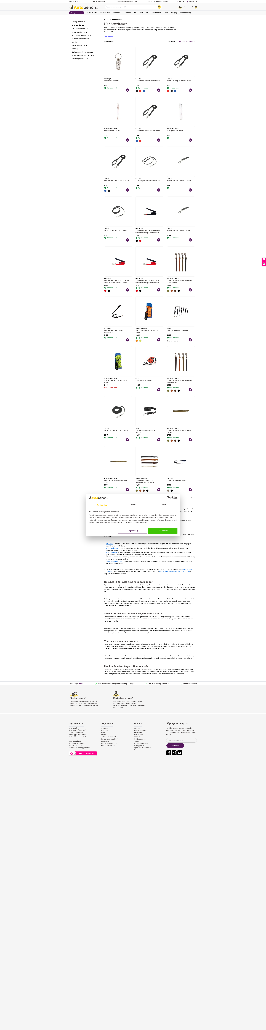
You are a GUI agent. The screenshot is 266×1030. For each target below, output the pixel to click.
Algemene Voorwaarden (142, 748)
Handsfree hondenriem (81, 35)
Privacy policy (139, 746)
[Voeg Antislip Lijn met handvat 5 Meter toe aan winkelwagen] (190, 240)
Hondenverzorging (170, 13)
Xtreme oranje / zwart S (143, 380)
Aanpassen (131, 531)
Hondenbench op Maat (109, 739)
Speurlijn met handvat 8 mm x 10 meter (146, 332)
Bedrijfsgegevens (140, 739)
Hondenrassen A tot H (109, 743)
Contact (137, 728)
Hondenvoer (117, 13)
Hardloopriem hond (80, 59)
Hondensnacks (130, 13)
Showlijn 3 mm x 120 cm (112, 131)
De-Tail (138, 79)
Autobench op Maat (108, 737)
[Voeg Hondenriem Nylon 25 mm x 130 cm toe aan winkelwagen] (158, 140)
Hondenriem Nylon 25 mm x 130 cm (147, 131)
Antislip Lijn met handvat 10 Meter (116, 430)
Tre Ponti (107, 328)
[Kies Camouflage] (168, 490)
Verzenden (138, 732)
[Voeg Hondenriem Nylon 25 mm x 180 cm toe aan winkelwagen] (127, 190)
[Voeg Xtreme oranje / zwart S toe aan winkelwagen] (158, 389)
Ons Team (105, 730)
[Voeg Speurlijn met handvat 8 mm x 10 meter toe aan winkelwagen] (158, 339)
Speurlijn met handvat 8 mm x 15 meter (115, 381)
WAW (169, 328)
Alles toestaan (163, 531)
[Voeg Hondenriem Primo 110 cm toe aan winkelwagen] (190, 489)
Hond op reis (156, 13)
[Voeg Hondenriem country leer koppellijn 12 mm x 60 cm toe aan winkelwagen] (190, 290)
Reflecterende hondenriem (83, 52)
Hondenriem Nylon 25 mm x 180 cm (116, 181)
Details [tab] (133, 504)
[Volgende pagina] (194, 497)
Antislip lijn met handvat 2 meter (115, 231)
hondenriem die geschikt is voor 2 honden (174, 571)
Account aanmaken (141, 743)
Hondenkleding (185, 13)
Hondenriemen (78, 25)
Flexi (137, 378)
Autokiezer (105, 741)
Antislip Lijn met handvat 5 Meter (178, 231)
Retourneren (138, 735)
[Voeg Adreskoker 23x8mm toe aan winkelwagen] (127, 90)
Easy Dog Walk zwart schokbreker (178, 330)
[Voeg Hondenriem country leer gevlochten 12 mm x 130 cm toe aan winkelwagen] (158, 489)
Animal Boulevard (110, 129)
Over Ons (104, 728)
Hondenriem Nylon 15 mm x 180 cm (179, 81)
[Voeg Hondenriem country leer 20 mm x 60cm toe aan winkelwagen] (127, 489)
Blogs (103, 732)
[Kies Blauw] (144, 91)
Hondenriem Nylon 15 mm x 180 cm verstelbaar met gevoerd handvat (116, 282)
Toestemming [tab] (102, 505)
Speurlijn (75, 49)
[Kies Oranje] (137, 340)
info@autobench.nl (76, 732)
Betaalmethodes (140, 730)
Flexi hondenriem (112, 552)
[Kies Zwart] (137, 91)
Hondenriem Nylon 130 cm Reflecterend (113, 332)
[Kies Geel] (141, 340)
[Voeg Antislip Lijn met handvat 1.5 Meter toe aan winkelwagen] (158, 190)
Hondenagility (144, 13)
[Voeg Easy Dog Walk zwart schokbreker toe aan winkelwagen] (190, 339)
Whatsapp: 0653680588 (77, 735)
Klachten (137, 737)
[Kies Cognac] (172, 291)
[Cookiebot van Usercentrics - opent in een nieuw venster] (168, 497)
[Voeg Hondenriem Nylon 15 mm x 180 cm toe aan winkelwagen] (190, 90)
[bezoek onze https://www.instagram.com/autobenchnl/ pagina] (174, 752)
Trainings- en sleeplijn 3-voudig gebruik (146, 431)
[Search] (159, 7)
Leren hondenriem (79, 32)
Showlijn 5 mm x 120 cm (175, 131)
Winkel (103, 735)
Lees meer (108, 37)
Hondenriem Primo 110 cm (176, 480)
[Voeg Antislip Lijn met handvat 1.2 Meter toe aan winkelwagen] (190, 190)
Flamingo (107, 79)
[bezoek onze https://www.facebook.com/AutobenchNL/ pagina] (168, 752)
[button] (195, 7)
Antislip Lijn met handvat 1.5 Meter (147, 181)
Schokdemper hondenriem (83, 55)
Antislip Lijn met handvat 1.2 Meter (179, 181)
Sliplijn (74, 42)
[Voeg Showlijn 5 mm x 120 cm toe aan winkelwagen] (190, 140)
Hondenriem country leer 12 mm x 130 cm (179, 431)
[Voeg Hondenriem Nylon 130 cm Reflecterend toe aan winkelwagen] (127, 339)
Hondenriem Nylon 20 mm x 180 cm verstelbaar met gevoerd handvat (147, 282)
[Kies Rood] (141, 91)
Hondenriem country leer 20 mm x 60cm (116, 481)
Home (106, 19)
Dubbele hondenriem (80, 39)
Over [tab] (164, 504)
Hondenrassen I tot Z (108, 746)
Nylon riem (109, 544)
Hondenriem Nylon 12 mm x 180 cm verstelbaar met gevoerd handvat (147, 232)
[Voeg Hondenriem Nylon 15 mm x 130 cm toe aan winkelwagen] (158, 90)
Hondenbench (105, 13)
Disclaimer (137, 750)
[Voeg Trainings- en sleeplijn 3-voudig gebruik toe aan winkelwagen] (158, 439)
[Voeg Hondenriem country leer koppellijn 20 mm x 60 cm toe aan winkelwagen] (190, 389)
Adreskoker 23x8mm (111, 81)
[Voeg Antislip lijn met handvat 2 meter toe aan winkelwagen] (127, 240)
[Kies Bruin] (175, 291)
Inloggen (137, 741)
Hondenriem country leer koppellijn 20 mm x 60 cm (179, 381)
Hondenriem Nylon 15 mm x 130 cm (147, 81)
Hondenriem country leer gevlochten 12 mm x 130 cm (144, 481)
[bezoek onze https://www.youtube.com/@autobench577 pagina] (179, 752)
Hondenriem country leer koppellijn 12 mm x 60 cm (179, 282)
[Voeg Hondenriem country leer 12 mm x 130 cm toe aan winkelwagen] (190, 439)
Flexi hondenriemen (80, 29)
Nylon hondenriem (79, 45)
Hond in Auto (92, 13)
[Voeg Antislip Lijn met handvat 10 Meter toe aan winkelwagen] (127, 439)
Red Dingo (139, 228)
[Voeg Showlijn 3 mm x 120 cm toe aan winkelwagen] (127, 140)
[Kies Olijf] (168, 291)
